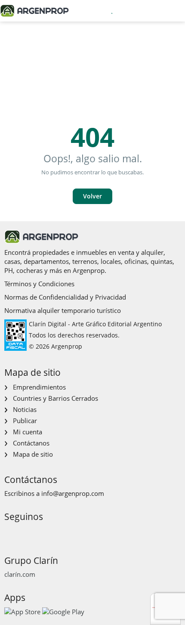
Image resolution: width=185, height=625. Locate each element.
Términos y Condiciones (39, 283)
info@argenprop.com (72, 493)
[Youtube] (37, 533)
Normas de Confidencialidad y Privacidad (65, 297)
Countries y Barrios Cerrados (55, 398)
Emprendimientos (39, 387)
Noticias (25, 409)
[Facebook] (10, 533)
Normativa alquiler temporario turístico (62, 310)
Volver (92, 196)
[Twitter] (51, 533)
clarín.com (19, 574)
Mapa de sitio (33, 454)
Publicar (25, 420)
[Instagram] (24, 533)
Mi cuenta (27, 431)
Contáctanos (31, 443)
